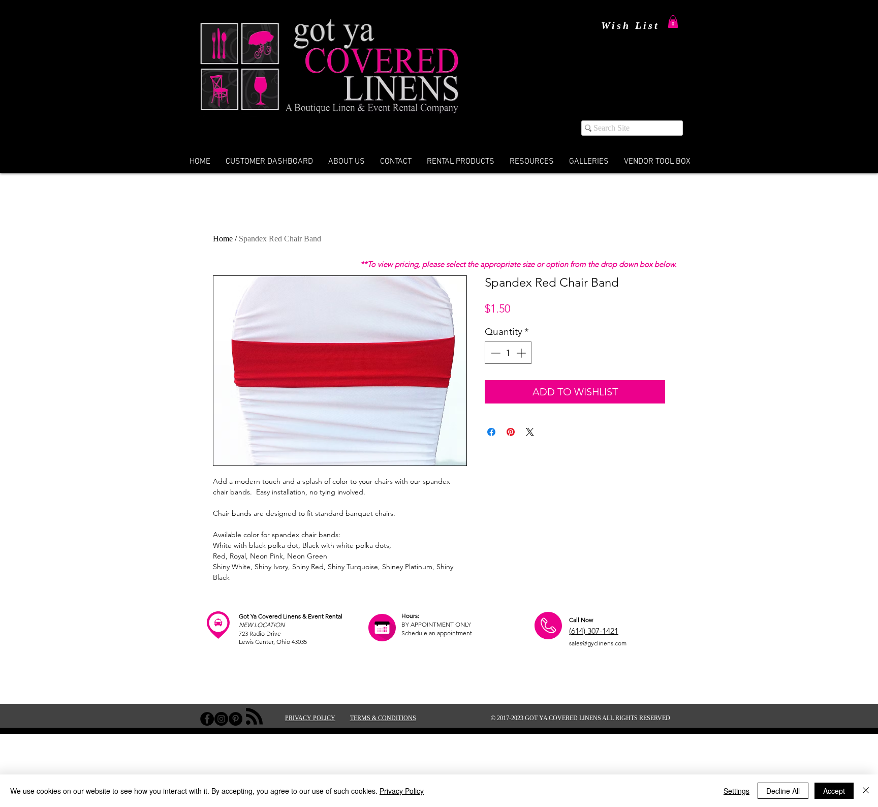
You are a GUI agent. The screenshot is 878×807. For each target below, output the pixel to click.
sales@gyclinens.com (597, 643)
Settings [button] (736, 791)
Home (223, 238)
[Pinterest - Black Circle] (235, 719)
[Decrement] (494, 353)
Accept (834, 791)
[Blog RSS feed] (254, 717)
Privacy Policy (402, 791)
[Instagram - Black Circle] (221, 719)
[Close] (866, 791)
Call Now (581, 620)
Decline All (783, 791)
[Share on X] (530, 432)
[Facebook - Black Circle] (207, 719)
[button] (673, 21)
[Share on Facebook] (491, 432)
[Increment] (522, 353)
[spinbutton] (508, 353)
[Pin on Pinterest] (511, 432)
